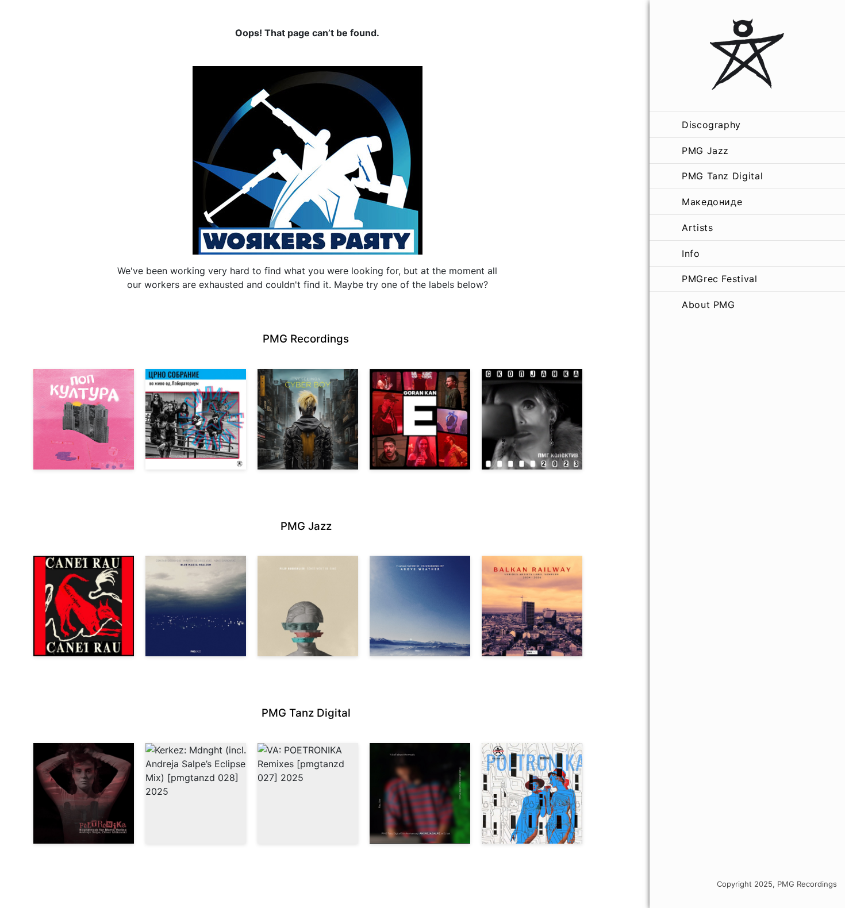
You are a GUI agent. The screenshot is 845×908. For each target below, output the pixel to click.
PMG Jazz (705, 150)
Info (691, 253)
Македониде (712, 201)
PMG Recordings (306, 338)
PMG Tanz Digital (722, 176)
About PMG (708, 304)
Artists (697, 227)
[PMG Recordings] (747, 55)
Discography (711, 124)
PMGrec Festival (720, 278)
